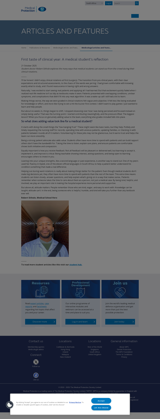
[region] (70, 404)
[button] (10, 405)
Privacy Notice (75, 402)
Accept (101, 401)
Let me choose (101, 407)
